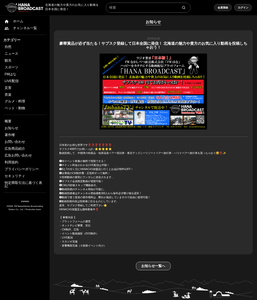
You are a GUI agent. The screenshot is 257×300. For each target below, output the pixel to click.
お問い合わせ (15, 142)
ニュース (11, 54)
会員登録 (223, 7)
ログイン (243, 7)
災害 (8, 88)
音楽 (8, 95)
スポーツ (11, 67)
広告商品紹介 (15, 149)
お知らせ (11, 128)
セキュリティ (15, 176)
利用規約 (11, 162)
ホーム (18, 21)
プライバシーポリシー (22, 169)
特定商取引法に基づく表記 (23, 184)
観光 (8, 60)
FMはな (10, 74)
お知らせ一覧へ (153, 266)
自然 (8, 47)
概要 (8, 121)
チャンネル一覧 (25, 28)
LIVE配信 (12, 81)
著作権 (10, 135)
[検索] (184, 7)
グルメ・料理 (15, 101)
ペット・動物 (15, 108)
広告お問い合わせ (18, 155)
